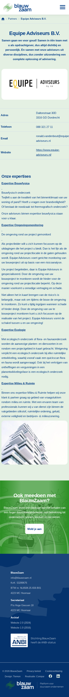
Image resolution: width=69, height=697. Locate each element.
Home (2, 18)
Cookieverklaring (53, 671)
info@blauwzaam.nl (21, 577)
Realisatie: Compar (34, 676)
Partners (12, 18)
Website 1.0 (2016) (21, 627)
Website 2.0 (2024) (21, 622)
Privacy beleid (34, 671)
